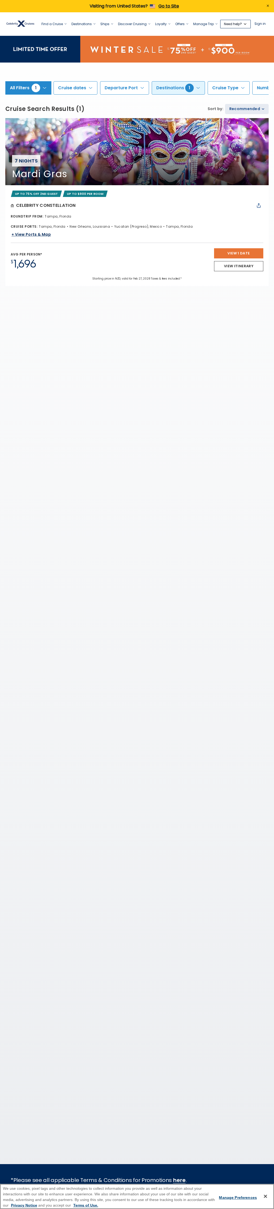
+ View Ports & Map (31, 234)
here (179, 1180)
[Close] (265, 1196)
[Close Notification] (268, 6)
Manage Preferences (238, 1197)
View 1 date (238, 253)
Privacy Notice (24, 1205)
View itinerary (238, 266)
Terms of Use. (85, 1205)
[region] (137, 1196)
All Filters (23, 88)
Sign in (260, 24)
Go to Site (168, 6)
